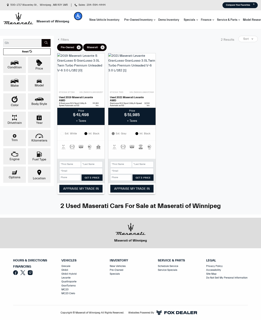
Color (15, 105)
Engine (15, 159)
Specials (115, 273)
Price (39, 68)
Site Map (211, 273)
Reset (25, 51)
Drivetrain (15, 123)
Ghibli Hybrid (69, 273)
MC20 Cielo (68, 293)
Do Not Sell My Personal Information (227, 277)
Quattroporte (68, 281)
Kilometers (39, 140)
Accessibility (213, 270)
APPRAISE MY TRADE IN (81, 188)
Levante (66, 277)
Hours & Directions (30, 260)
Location (39, 178)
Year (39, 123)
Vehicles (68, 260)
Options (14, 177)
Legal (211, 260)
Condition (15, 67)
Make (15, 85)
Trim (14, 140)
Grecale (65, 266)
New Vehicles (118, 266)
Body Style (39, 104)
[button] (78, 16)
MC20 (65, 289)
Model (39, 85)
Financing (22, 266)
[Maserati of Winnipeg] (18, 18)
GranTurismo (68, 285)
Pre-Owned (116, 270)
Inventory (119, 260)
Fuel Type (39, 159)
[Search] (46, 43)
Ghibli (64, 270)
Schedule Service (168, 266)
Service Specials (167, 270)
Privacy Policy (214, 266)
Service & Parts (171, 260)
